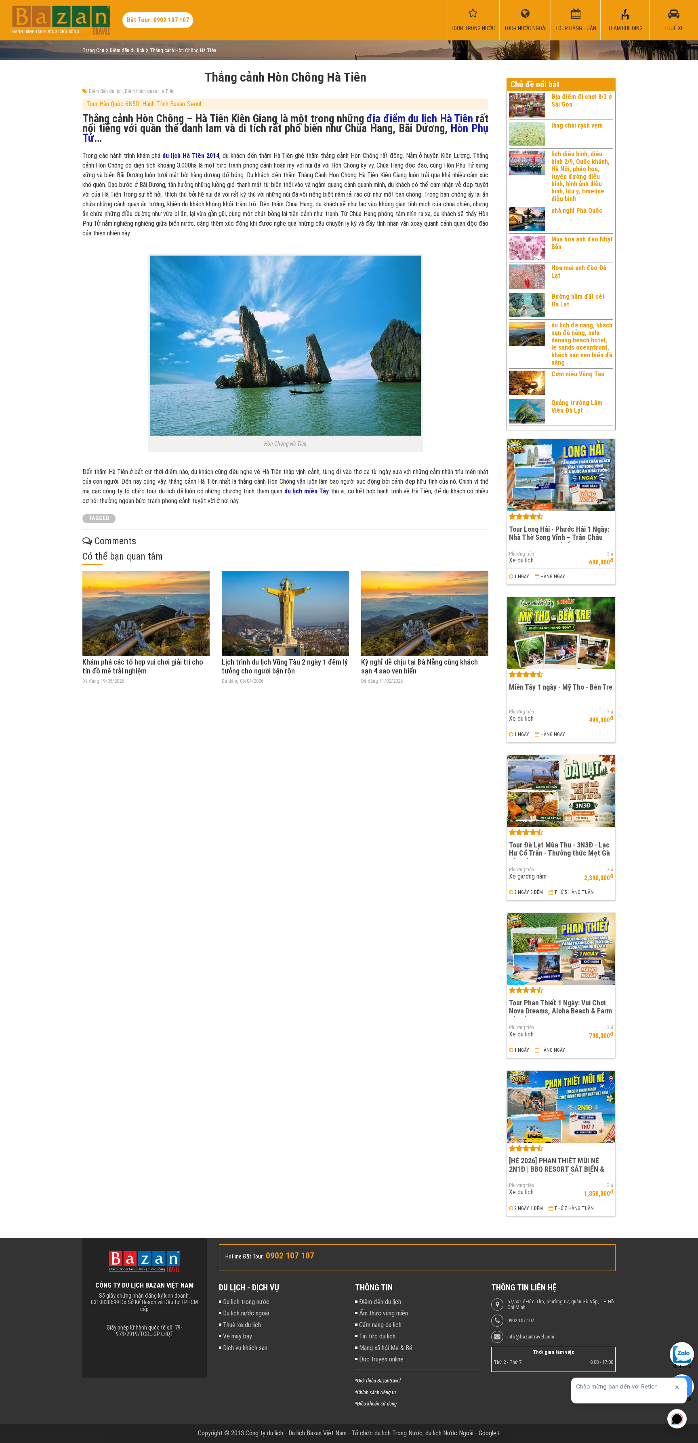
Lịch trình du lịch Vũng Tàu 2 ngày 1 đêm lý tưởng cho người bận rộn (285, 666)
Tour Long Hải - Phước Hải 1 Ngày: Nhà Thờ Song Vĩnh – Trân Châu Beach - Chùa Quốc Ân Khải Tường (559, 537)
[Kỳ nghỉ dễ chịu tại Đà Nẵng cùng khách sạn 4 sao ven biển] (424, 613)
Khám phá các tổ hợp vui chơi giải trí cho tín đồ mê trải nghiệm (142, 666)
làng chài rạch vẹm (577, 125)
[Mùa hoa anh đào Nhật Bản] (527, 248)
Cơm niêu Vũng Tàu (577, 374)
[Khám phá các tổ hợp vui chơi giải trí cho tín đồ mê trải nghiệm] (146, 613)
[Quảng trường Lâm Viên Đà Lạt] (527, 411)
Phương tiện (521, 554)
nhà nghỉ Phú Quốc (576, 210)
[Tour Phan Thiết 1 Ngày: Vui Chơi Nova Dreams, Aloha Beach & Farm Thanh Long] (561, 949)
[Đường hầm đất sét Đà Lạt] (527, 305)
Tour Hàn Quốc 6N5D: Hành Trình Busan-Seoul (143, 104)
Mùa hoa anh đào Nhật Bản (582, 242)
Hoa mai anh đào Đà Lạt (578, 271)
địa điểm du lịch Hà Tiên (419, 118)
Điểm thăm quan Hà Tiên (149, 91)
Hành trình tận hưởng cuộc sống (45, 31)
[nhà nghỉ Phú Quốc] (527, 219)
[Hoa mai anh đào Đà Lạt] (527, 276)
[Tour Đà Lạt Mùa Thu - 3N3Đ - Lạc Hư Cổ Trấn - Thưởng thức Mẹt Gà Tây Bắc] (561, 791)
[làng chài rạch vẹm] (527, 134)
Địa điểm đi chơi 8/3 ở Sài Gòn (581, 100)
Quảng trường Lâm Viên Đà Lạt (576, 406)
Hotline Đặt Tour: (244, 1256)
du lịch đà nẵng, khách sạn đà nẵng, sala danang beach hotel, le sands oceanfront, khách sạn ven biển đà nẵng (581, 343)
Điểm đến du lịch (106, 91)
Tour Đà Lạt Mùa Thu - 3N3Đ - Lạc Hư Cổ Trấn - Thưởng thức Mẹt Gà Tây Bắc (559, 853)
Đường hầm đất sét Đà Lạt (578, 300)
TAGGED (98, 518)
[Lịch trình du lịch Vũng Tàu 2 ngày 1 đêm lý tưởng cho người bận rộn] (285, 613)
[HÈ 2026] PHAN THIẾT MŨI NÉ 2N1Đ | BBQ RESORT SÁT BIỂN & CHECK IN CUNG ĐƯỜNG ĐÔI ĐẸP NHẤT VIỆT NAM (558, 1173)
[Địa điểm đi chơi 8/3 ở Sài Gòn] (527, 105)
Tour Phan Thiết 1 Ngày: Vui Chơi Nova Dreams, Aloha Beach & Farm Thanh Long (560, 1011)
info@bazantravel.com (530, 1337)
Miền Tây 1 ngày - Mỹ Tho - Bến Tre (560, 687)
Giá (609, 554)
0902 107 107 (520, 1320)
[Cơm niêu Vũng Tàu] (527, 383)
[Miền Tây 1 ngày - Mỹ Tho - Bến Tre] (561, 633)
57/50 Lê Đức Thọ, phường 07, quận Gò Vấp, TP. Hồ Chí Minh (560, 1304)
